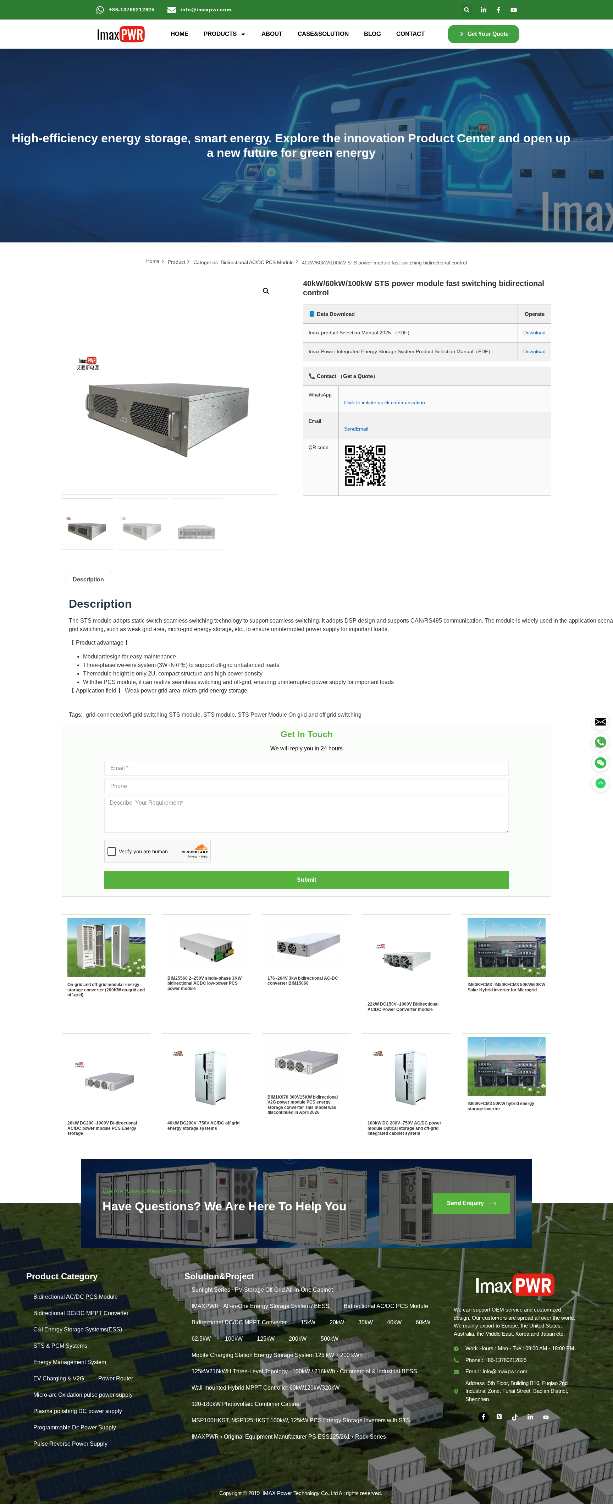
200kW (297, 1339)
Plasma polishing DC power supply (77, 1411)
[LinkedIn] (530, 1417)
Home (179, 34)
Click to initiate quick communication (384, 402)
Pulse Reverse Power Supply (70, 1444)
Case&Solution (323, 34)
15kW (308, 1322)
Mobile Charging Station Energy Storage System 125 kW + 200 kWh (277, 1355)
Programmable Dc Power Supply (74, 1427)
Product (176, 262)
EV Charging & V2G (58, 1378)
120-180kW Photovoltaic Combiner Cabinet (246, 1404)
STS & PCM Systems (60, 1346)
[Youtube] (546, 1417)
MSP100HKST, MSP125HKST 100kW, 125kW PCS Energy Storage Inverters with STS (301, 1420)
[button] (467, 9)
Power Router (115, 1378)
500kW (329, 1339)
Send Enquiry (465, 1203)
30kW (365, 1322)
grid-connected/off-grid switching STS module (143, 715)
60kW (423, 1322)
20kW (337, 1322)
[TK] (514, 1417)
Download (534, 332)
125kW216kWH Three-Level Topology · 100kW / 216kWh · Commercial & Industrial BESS (304, 1371)
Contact (410, 34)
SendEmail (356, 429)
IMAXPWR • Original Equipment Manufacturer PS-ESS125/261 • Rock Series (289, 1437)
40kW (394, 1322)
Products (220, 34)
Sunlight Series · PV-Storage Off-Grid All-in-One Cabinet (262, 1290)
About (271, 34)
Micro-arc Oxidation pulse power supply (83, 1395)
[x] (499, 1417)
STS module (219, 715)
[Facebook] (483, 1417)
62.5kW (201, 1339)
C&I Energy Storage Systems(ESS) (77, 1329)
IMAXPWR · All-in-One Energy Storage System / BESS (261, 1306)
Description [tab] (88, 579)
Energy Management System (69, 1362)
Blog (372, 34)
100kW (234, 1339)
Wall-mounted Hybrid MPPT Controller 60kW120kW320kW (265, 1388)
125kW (266, 1339)
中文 (388, 1493)
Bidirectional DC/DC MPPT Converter (80, 1313)
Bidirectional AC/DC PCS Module (257, 262)
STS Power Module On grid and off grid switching (299, 715)
